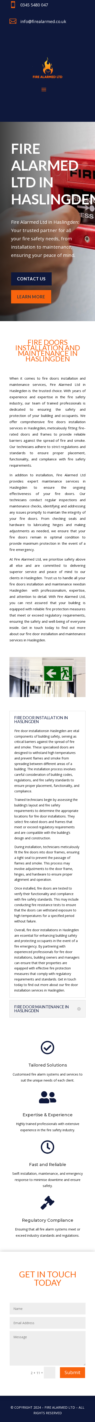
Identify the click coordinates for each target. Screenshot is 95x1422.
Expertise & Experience (48, 1114)
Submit (72, 1372)
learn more (31, 296)
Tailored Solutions (47, 1065)
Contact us (31, 278)
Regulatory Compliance (47, 1220)
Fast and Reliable (47, 1164)
